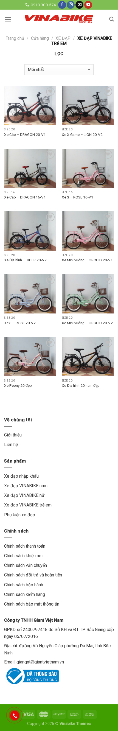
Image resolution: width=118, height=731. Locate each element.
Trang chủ (15, 38)
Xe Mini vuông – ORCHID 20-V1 (87, 260)
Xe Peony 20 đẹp (18, 385)
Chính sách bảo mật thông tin (31, 604)
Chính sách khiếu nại (23, 555)
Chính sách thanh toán (24, 546)
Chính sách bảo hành (23, 584)
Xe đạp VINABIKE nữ (24, 495)
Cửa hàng (40, 38)
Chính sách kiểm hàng (24, 594)
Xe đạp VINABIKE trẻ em (28, 505)
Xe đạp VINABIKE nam (25, 485)
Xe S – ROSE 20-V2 (20, 323)
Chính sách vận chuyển (25, 565)
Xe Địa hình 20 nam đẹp (81, 385)
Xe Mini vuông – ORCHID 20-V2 (87, 323)
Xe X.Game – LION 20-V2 (82, 134)
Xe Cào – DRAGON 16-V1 (25, 197)
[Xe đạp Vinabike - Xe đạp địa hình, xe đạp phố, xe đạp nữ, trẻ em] (59, 19)
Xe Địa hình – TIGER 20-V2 (25, 260)
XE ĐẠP (63, 38)
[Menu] (8, 19)
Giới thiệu (13, 435)
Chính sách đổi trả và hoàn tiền (33, 575)
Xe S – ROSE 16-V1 (77, 197)
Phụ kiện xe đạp (19, 514)
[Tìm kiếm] (111, 19)
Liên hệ (11, 444)
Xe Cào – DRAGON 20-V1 (25, 134)
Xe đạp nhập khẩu (21, 476)
